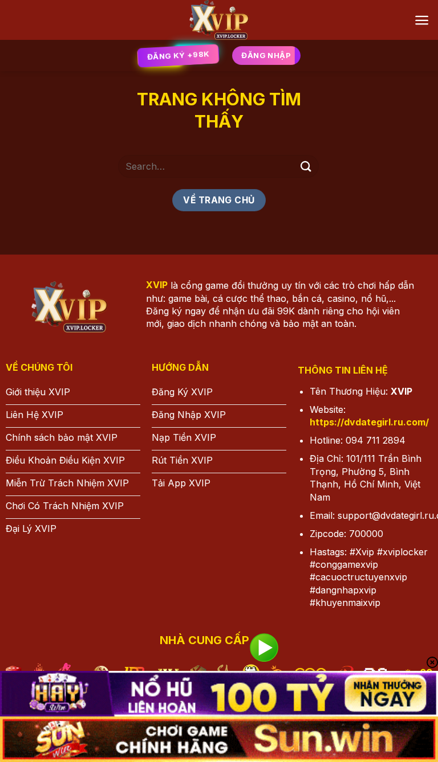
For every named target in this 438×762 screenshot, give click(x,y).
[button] (421, 20)
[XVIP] (219, 20)
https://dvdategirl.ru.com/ (369, 422)
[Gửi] (306, 166)
